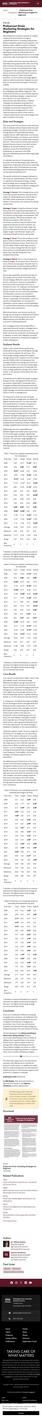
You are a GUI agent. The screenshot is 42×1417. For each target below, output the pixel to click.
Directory (26, 1338)
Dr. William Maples (18, 1242)
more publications (10, 1221)
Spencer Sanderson (18, 1252)
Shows (25, 1335)
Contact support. (29, 1392)
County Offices (11, 1338)
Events (25, 1329)
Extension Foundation (30, 1400)
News (25, 1332)
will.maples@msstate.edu (20, 1249)
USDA (24, 1397)
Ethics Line (5, 1400)
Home (5, 10)
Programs (9, 1335)
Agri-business (16, 1268)
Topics (8, 1332)
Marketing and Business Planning (13, 1272)
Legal (3, 1397)
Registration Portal (29, 1341)
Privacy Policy (13, 1408)
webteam (20, 1103)
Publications (12, 13)
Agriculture (7, 1268)
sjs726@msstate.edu (18, 1260)
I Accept (21, 1413)
